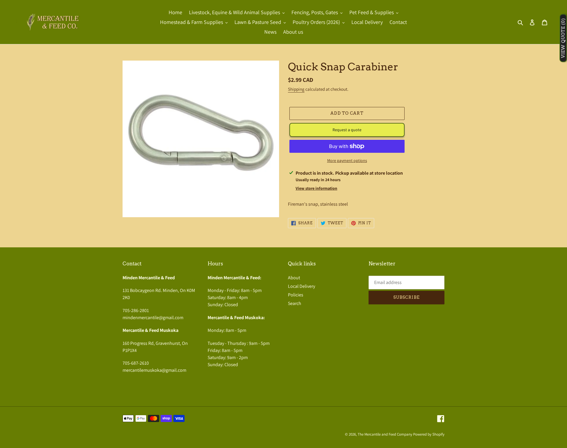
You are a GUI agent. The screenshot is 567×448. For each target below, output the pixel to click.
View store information (316, 188)
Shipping (296, 89)
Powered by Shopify (428, 434)
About (294, 278)
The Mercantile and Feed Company (385, 434)
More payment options (347, 160)
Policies (295, 295)
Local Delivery (301, 286)
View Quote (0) (563, 38)
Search (294, 303)
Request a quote (347, 129)
